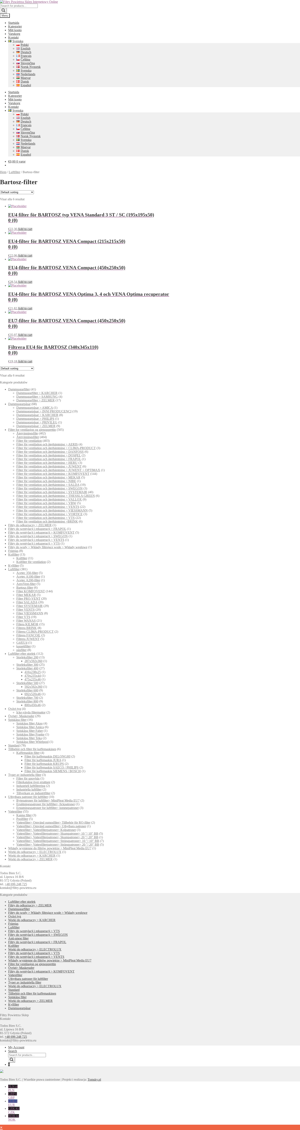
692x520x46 (32, 694)
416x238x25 (32, 672)
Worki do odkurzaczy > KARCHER (32, 855)
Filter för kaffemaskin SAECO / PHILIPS (51, 767)
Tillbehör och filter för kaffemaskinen (32, 749)
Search (12, 1051)
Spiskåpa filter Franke (30, 734)
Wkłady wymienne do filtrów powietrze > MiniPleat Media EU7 (49, 848)
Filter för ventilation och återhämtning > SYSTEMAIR (51, 492)
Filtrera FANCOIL (28, 635)
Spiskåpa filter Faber (29, 730)
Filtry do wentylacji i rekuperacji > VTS (34, 543)
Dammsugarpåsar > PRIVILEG (36, 422)
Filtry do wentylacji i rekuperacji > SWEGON (38, 536)
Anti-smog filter (18, 938)
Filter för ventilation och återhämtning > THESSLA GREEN (55, 495)
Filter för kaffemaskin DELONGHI (47, 756)
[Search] (3, 10)
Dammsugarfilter (19, 389)
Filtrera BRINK (26, 628)
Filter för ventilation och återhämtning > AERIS (47, 444)
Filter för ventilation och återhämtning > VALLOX (49, 499)
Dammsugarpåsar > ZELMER (36, 426)
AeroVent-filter (26, 584)
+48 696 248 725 (16, 884)
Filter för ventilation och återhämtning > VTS (45, 518)
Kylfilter (13, 565)
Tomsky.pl (94, 1079)
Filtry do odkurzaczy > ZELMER (30, 525)
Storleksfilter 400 (27, 668)
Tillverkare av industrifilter (33, 793)
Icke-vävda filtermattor (31, 712)
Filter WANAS (26, 620)
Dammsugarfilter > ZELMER (35, 400)
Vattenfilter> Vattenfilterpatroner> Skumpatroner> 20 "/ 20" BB (57, 837)
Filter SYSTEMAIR (29, 606)
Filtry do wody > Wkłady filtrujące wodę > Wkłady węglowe (47, 547)
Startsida (13, 22)
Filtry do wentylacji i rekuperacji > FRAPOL (37, 529)
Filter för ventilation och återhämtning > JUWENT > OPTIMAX (58, 470)
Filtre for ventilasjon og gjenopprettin (32, 429)
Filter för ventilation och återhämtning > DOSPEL (48, 455)
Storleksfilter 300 (27, 664)
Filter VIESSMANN (29, 613)
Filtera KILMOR (27, 624)
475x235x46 (32, 679)
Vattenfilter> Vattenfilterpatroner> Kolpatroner (46, 830)
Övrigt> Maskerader (21, 716)
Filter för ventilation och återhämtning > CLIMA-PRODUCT (56, 448)
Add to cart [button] (25, 229)
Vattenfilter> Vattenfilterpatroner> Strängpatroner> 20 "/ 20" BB (57, 844)
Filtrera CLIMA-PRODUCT (35, 631)
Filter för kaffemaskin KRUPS (44, 764)
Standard (14, 745)
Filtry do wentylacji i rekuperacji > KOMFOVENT (41, 532)
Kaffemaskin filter (28, 752)
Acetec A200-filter (28, 580)
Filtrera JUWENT (28, 639)
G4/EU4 (21, 642)
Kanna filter (24, 815)
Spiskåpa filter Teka (29, 738)
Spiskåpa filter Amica (30, 727)
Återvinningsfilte (27, 433)
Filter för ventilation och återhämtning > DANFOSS (50, 451)
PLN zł (13, 1088)
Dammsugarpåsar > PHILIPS (35, 418)
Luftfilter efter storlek (22, 653)
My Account (16, 1047)
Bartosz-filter (24, 587)
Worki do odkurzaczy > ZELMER (30, 859)
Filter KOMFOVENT (30, 591)
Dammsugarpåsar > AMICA (34, 407)
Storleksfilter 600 (27, 690)
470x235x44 (32, 675)
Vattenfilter (15, 811)
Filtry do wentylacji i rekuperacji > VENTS (36, 540)
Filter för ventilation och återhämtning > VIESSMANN (52, 510)
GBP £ (12, 1095)
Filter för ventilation (29, 440)
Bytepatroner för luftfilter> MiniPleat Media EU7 (48, 800)
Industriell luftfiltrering (30, 786)
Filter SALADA (26, 602)
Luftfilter (14, 172)
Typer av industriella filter (24, 775)
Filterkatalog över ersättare (33, 782)
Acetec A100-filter (28, 576)
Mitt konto (15, 30)
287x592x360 (33, 661)
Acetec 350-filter (27, 573)
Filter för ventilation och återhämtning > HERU (47, 462)
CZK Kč (14, 1110)
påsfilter (21, 650)
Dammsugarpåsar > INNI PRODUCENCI (43, 411)
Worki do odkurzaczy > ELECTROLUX (34, 852)
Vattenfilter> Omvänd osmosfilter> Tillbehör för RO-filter (53, 822)
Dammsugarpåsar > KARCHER (37, 415)
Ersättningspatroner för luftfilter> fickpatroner (45, 804)
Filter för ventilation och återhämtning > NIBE (46, 481)
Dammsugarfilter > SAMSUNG (37, 396)
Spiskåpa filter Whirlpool (32, 741)
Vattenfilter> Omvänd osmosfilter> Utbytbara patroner (51, 826)
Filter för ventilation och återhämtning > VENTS (47, 507)
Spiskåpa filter (17, 719)
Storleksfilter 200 (27, 657)
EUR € (12, 1103)
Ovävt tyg (14, 708)
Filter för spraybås (28, 778)
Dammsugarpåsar (19, 404)
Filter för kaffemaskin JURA (42, 760)
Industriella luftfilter (29, 789)
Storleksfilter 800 (27, 701)
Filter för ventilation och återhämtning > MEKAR (48, 477)
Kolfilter (13, 554)
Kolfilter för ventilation (31, 562)
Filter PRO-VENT (28, 598)
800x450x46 (32, 705)
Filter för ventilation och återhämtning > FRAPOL (48, 459)
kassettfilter (23, 646)
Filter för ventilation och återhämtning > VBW (46, 503)
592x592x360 (33, 686)
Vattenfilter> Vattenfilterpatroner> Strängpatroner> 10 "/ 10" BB (57, 841)
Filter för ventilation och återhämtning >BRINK (47, 521)
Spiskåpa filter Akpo (29, 723)
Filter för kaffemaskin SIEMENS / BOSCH (52, 771)
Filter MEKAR (26, 595)
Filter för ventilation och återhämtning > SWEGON (49, 488)
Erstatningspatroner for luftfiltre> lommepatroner (47, 808)
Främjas (13, 551)
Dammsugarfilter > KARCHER (37, 393)
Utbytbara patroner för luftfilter (28, 797)
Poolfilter (22, 819)
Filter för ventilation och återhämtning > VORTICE (49, 514)
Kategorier (15, 26)
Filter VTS (23, 617)
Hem (3, 172)
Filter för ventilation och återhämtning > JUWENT (49, 466)
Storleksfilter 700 (27, 697)
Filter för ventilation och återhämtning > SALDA (47, 484)
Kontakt (13, 37)
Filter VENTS (25, 609)
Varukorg (14, 33)
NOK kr (13, 1117)
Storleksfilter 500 (27, 683)
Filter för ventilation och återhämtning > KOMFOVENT (52, 473)
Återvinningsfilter (27, 437)
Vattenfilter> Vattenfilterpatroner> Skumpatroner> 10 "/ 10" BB (57, 833)
